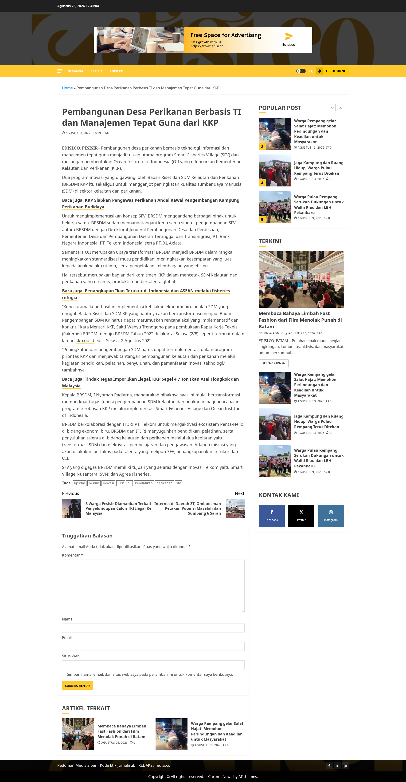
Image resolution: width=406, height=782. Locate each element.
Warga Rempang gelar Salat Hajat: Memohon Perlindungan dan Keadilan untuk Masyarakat (217, 731)
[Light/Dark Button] (301, 71)
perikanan (164, 483)
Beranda (75, 71)
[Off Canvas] (60, 71)
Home (67, 88)
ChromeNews (220, 776)
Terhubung (336, 71)
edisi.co (117, 71)
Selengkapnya (273, 363)
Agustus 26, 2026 (114, 743)
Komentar (72, 555)
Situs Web (71, 656)
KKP (121, 483)
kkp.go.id (85, 340)
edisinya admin (271, 333)
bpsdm (79, 483)
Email (67, 637)
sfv (178, 483)
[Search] (311, 71)
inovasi (108, 483)
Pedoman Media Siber (77, 765)
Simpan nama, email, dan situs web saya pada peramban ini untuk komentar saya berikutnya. (150, 674)
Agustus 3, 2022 (78, 133)
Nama (67, 619)
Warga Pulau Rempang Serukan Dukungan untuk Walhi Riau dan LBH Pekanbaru (319, 204)
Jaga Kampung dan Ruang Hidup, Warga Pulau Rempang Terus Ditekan (319, 168)
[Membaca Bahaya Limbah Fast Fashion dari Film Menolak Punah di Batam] (78, 734)
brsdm (94, 483)
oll (129, 483)
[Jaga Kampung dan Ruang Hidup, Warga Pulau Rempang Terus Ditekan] (275, 170)
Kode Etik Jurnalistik (117, 765)
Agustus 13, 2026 (208, 745)
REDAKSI (146, 765)
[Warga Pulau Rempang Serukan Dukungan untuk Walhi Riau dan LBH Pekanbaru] (275, 207)
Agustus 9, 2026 (310, 218)
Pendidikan (144, 483)
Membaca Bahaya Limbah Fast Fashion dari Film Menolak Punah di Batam (122, 731)
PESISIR (96, 71)
